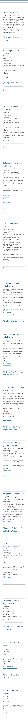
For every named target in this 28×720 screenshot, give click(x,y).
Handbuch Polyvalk (7, 314)
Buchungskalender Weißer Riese (10, 668)
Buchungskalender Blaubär (9, 666)
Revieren (10, 22)
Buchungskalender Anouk (8, 711)
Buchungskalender (7, 83)
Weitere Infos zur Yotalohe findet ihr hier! (12, 82)
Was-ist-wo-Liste (6, 198)
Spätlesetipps (6, 197)
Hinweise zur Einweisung (8, 414)
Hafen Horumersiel (7, 195)
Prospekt (6, 245)
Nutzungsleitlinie (6, 413)
